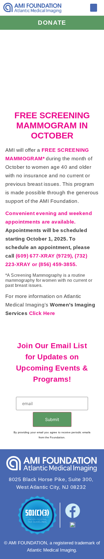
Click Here (42, 313)
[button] (93, 8)
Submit (52, 419)
